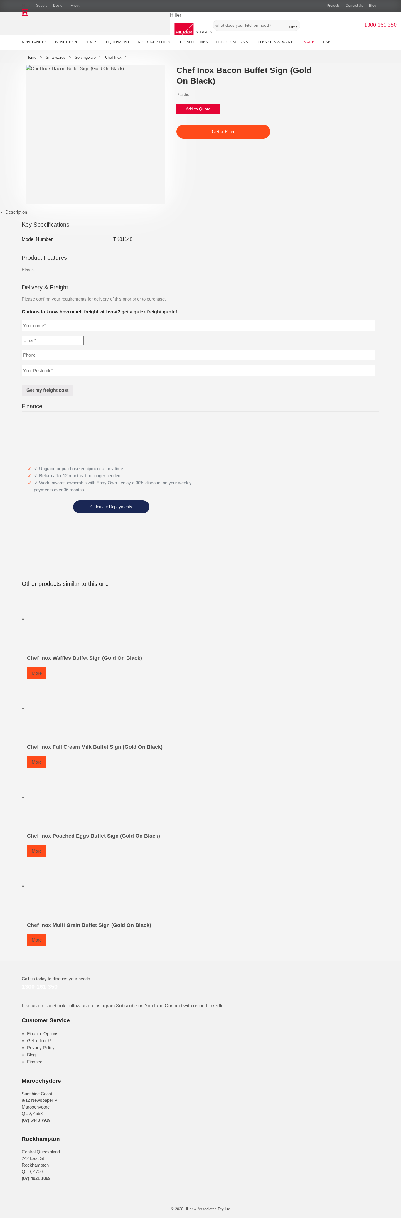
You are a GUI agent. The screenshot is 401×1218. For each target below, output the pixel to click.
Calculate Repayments (111, 506)
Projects (333, 6)
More (37, 673)
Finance (34, 1061)
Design (59, 6)
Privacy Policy (41, 1047)
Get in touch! (39, 1040)
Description (16, 212)
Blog (372, 6)
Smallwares (55, 57)
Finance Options (42, 1033)
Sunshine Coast (37, 1093)
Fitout (74, 6)
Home (31, 57)
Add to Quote (198, 109)
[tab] (203, 212)
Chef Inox (113, 57)
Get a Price (223, 131)
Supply (41, 6)
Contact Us (354, 6)
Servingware (85, 57)
